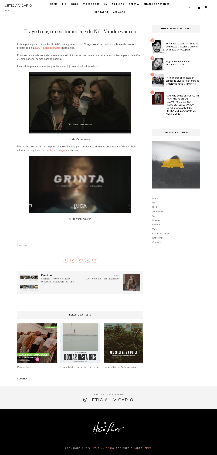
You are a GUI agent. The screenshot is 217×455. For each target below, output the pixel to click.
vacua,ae (119, 11)
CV (105, 4)
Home (53, 4)
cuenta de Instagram (56, 150)
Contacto (101, 11)
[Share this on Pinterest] (80, 260)
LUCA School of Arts (47, 47)
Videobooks (91, 4)
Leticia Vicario (18, 5)
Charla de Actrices (157, 4)
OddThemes (143, 448)
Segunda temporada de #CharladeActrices (178, 63)
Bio (64, 4)
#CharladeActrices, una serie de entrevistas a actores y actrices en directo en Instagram (182, 46)
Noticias (118, 4)
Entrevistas (157, 237)
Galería (134, 4)
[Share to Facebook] (65, 260)
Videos (155, 229)
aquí (33, 150)
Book (74, 4)
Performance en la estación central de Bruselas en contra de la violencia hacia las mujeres (182, 80)
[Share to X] (72, 260)
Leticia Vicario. (103, 448)
